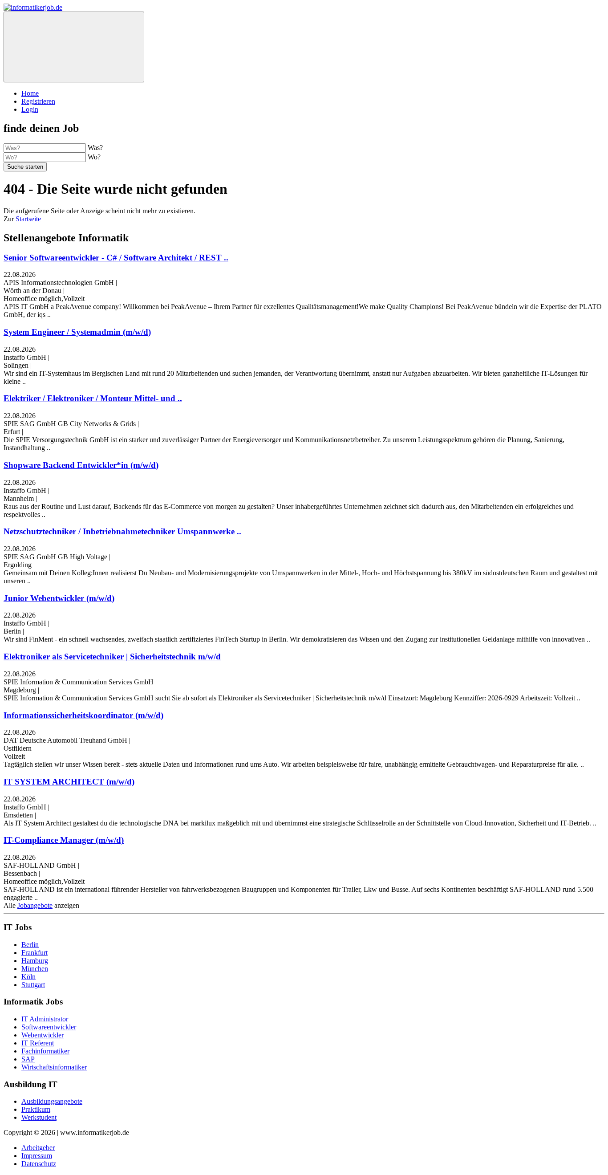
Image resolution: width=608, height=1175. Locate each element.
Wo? (94, 157)
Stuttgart (33, 984)
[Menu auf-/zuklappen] (74, 47)
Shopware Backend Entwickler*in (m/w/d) (81, 465)
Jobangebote (35, 905)
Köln (28, 976)
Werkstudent (39, 1117)
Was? (95, 147)
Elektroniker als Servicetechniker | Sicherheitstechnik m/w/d (112, 656)
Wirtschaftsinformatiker (54, 1067)
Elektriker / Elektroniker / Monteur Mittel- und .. (93, 398)
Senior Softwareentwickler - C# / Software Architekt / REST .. (116, 257)
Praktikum (35, 1109)
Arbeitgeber (38, 1147)
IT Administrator (44, 1019)
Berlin (30, 944)
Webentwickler (42, 1035)
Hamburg (34, 960)
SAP (28, 1059)
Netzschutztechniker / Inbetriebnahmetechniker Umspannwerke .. (122, 531)
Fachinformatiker (45, 1051)
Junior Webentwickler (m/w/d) (59, 598)
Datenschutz (38, 1163)
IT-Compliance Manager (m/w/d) (64, 840)
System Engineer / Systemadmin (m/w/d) (77, 332)
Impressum (36, 1155)
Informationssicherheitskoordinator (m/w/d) (83, 715)
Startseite (28, 219)
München (34, 968)
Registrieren (38, 101)
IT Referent (37, 1043)
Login (29, 109)
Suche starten (25, 166)
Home (30, 93)
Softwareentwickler (48, 1027)
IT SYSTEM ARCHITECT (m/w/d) (69, 781)
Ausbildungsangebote (51, 1101)
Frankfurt (34, 952)
